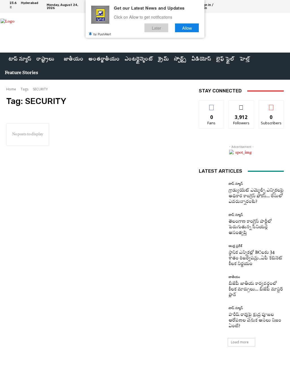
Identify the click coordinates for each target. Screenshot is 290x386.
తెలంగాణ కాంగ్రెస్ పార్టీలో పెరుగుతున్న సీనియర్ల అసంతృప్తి (250, 227)
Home (11, 89)
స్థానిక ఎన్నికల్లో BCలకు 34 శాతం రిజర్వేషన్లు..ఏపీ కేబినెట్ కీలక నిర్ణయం (255, 258)
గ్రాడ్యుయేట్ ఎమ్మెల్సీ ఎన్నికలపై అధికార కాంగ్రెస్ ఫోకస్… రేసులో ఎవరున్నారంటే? (256, 196)
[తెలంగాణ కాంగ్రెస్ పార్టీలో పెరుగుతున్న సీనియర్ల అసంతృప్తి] (211, 224)
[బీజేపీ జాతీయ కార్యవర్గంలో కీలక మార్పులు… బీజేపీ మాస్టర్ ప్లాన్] (211, 286)
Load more (240, 342)
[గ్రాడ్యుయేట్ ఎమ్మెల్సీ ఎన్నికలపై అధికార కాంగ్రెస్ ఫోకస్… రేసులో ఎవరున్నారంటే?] (211, 193)
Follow (241, 105)
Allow (187, 28)
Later (156, 28)
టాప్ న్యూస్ (236, 183)
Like (211, 105)
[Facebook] (261, 6)
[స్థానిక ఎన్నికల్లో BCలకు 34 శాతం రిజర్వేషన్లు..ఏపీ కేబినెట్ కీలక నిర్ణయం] (211, 255)
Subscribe (271, 105)
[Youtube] (281, 6)
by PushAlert (102, 34)
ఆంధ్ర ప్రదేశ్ (235, 246)
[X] (274, 6)
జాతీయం (234, 277)
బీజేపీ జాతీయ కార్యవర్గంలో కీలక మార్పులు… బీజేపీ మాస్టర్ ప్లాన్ (256, 289)
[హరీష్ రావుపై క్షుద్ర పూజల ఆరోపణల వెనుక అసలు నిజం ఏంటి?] (211, 317)
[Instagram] (268, 6)
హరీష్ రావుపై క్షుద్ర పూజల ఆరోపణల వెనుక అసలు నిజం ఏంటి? (255, 320)
